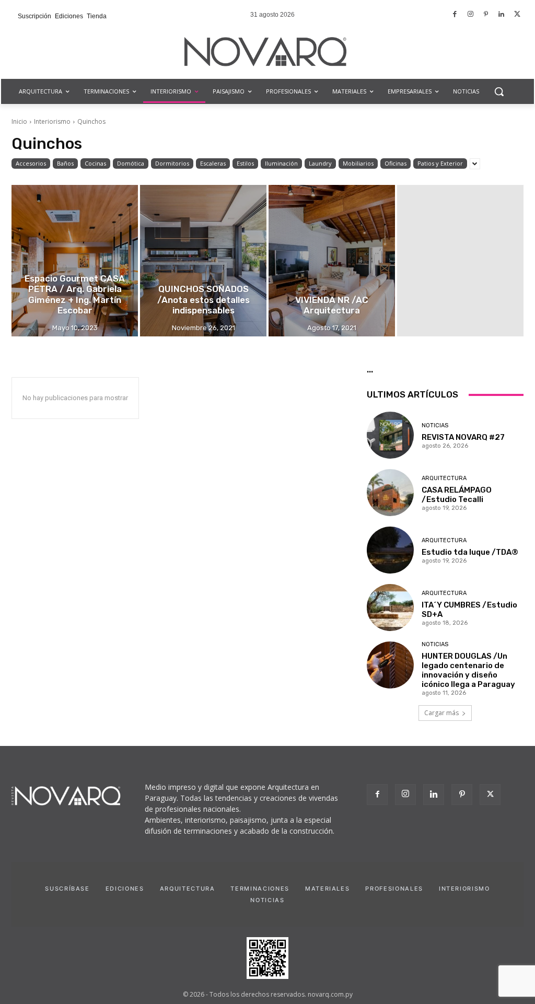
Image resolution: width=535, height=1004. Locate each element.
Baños (65, 163)
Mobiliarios (358, 163)
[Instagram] (470, 14)
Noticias (435, 425)
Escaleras (213, 163)
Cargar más (441, 712)
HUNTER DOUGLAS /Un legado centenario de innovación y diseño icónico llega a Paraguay (468, 670)
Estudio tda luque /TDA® (470, 552)
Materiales (327, 888)
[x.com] (517, 14)
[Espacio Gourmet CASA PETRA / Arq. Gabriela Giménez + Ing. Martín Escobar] (74, 260)
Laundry (320, 163)
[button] (498, 91)
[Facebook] (455, 14)
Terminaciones (259, 888)
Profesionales (394, 888)
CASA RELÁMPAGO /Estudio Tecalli (457, 494)
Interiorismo (52, 121)
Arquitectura (444, 478)
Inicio (19, 121)
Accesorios (31, 163)
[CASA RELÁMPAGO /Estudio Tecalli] (390, 492)
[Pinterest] (486, 14)
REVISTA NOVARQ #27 (463, 437)
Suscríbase (67, 888)
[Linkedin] (501, 14)
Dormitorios (172, 163)
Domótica (130, 163)
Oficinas (395, 163)
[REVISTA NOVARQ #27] (390, 435)
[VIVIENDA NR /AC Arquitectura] (332, 260)
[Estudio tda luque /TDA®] (390, 550)
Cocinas (95, 163)
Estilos (245, 163)
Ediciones (125, 888)
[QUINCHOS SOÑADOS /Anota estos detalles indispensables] (203, 260)
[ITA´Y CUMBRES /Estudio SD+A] (390, 607)
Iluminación (281, 163)
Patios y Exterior (440, 163)
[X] (490, 794)
